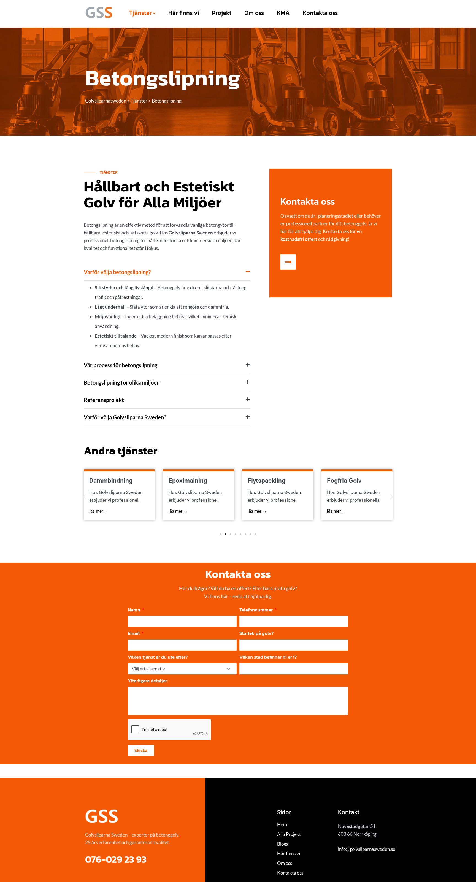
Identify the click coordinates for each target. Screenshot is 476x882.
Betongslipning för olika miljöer (121, 382)
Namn (134, 609)
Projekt (221, 12)
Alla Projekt (289, 834)
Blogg (283, 844)
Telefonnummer (256, 609)
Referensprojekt (104, 400)
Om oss (254, 12)
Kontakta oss (320, 12)
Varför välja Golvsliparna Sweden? (125, 417)
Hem (282, 824)
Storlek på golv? (256, 633)
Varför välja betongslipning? (117, 272)
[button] (167, 272)
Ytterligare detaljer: (148, 680)
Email (134, 633)
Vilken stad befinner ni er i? (268, 656)
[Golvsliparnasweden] (99, 12)
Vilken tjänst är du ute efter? (158, 656)
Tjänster (140, 12)
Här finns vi (183, 12)
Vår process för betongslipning (120, 365)
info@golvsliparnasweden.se (366, 849)
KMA (283, 12)
